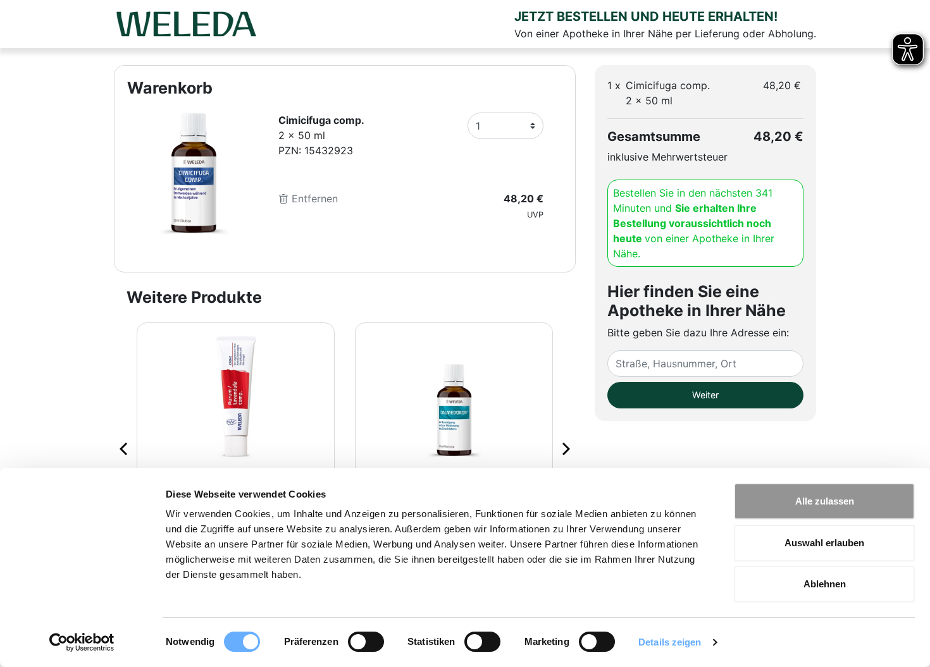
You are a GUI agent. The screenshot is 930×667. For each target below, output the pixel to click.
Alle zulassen (824, 501)
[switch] (366, 642)
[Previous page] (124, 448)
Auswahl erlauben (824, 542)
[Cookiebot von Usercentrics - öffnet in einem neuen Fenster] (82, 642)
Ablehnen (824, 583)
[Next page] (565, 448)
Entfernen (313, 198)
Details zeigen (669, 642)
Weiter (705, 394)
